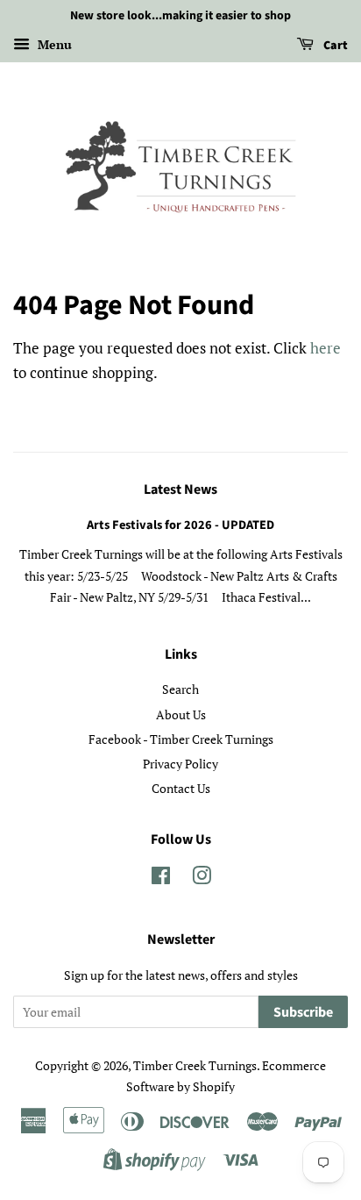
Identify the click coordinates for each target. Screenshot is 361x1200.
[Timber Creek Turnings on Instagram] (201, 878)
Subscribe (303, 1012)
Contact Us (181, 788)
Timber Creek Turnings (195, 1065)
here (325, 348)
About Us (181, 714)
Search (180, 689)
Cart (334, 45)
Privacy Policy (180, 763)
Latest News (180, 489)
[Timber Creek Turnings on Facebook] (161, 878)
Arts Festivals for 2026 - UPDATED (180, 525)
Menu (53, 44)
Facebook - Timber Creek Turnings (180, 739)
